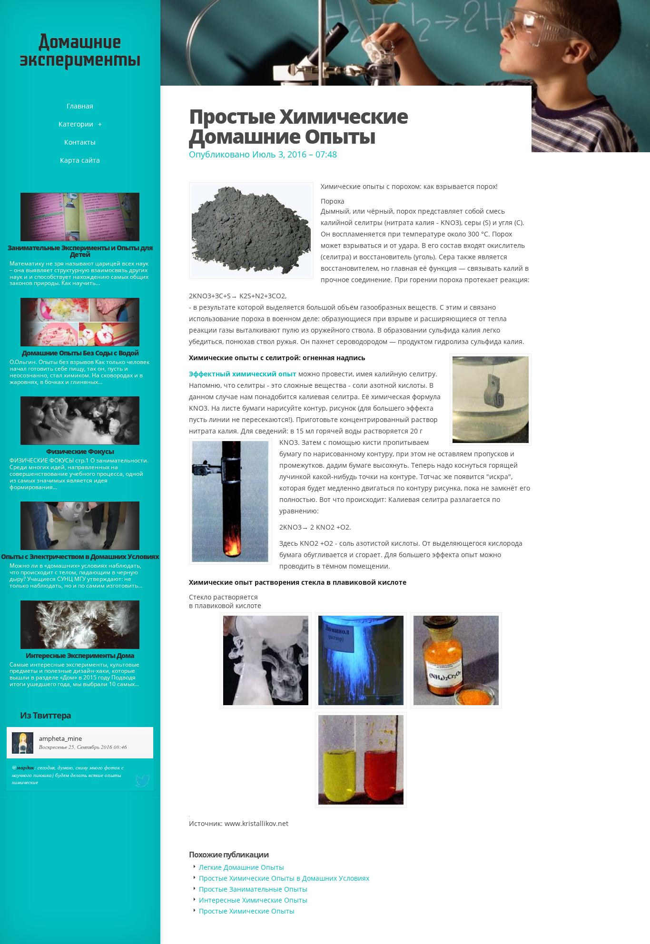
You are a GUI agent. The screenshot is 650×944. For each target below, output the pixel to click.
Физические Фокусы (80, 451)
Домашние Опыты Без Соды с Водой (80, 352)
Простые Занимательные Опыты (253, 889)
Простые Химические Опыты (247, 910)
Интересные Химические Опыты (253, 900)
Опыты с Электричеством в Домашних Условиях (80, 556)
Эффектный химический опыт (242, 373)
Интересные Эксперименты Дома (80, 655)
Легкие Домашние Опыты (241, 867)
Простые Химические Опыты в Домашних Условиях (284, 878)
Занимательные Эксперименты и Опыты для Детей (80, 251)
